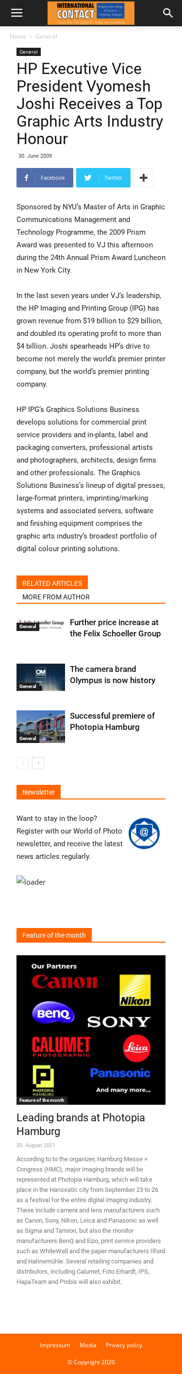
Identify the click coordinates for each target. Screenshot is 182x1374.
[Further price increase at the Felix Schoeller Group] (41, 624)
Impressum (55, 1345)
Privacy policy (124, 1345)
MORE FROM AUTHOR (56, 597)
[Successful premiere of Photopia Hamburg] (41, 726)
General (46, 36)
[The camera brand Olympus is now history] (41, 677)
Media (88, 1345)
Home (18, 36)
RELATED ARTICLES (52, 583)
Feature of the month (42, 1100)
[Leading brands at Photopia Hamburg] (91, 1030)
